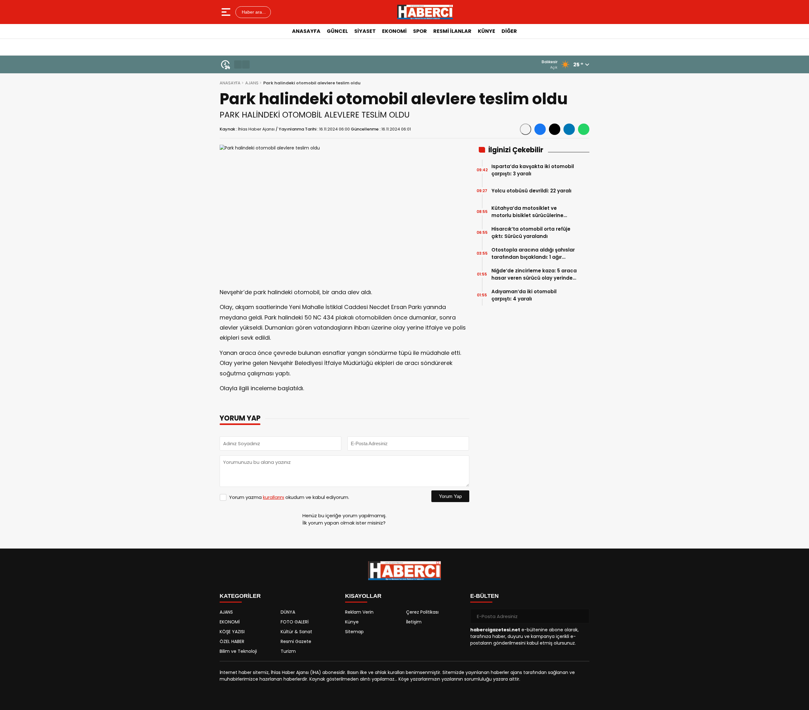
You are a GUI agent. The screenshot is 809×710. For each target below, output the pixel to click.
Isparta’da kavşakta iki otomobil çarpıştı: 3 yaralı (532, 170)
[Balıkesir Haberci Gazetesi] (425, 12)
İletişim (414, 622)
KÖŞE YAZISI (232, 631)
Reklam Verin (359, 612)
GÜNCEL (337, 31)
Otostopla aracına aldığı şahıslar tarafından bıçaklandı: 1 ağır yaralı (533, 253)
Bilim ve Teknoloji (238, 651)
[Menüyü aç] (227, 12)
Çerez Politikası (422, 612)
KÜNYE (486, 31)
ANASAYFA (306, 31)
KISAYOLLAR (363, 596)
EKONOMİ (394, 31)
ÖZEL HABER (232, 641)
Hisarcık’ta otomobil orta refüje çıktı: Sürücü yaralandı (530, 233)
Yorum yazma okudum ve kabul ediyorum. (289, 497)
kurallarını (273, 497)
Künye (352, 622)
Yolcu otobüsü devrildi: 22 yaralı (531, 190)
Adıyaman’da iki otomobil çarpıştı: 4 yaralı (524, 295)
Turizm (288, 651)
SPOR (420, 31)
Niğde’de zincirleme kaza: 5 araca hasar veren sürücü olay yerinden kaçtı (534, 274)
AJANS (252, 83)
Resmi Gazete (296, 641)
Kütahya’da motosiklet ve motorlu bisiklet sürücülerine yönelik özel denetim (527, 212)
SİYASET (365, 31)
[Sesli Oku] (525, 129)
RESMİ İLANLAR (452, 31)
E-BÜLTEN (484, 596)
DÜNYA (288, 612)
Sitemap (354, 631)
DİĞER (509, 31)
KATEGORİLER (240, 596)
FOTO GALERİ (294, 622)
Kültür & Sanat (296, 631)
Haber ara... (253, 12)
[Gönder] (582, 616)
